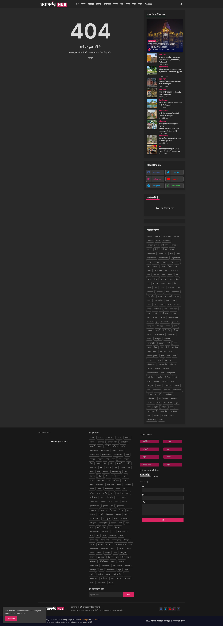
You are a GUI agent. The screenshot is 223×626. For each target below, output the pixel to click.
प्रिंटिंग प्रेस (166, 330)
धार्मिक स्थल (157, 309)
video (162, 420)
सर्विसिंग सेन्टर (151, 398)
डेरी (174, 300)
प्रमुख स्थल (147, 465)
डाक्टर (149, 300)
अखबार (150, 236)
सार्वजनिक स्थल (163, 398)
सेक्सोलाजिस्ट (168, 403)
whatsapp (176, 186)
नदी (166, 309)
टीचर (178, 288)
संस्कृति (115, 4)
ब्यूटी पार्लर (163, 351)
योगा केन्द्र (166, 369)
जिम (169, 283)
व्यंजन (128, 4)
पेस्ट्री (175, 326)
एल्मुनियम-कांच (152, 258)
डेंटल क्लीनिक (158, 300)
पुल (157, 322)
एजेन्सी (178, 253)
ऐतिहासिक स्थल (163, 258)
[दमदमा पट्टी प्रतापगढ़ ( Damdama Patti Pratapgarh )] (152, 82)
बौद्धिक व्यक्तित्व (152, 351)
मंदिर (168, 356)
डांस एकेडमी (168, 296)
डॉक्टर (149, 305)
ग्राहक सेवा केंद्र (173, 279)
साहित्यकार (174, 398)
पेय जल (168, 326)
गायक (149, 279)
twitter (176, 172)
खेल (122, 4)
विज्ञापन (159, 386)
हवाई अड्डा (174, 411)
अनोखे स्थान (167, 236)
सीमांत (159, 403)
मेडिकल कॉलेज (163, 364)
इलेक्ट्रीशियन (162, 253)
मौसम (134, 4)
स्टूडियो (156, 407)
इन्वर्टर (172, 249)
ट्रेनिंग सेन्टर (175, 292)
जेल (175, 283)
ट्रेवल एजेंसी (151, 296)
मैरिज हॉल (173, 364)
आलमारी (173, 245)
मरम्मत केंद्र (151, 360)
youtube (176, 179)
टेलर (167, 292)
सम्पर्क (140, 4)
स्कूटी (176, 403)
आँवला (158, 241)
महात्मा (159, 360)
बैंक (162, 347)
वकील (172, 381)
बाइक (175, 343)
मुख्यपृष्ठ (90, 58)
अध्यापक (157, 236)
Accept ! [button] (11, 618)
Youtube (148, 4)
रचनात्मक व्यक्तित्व (153, 373)
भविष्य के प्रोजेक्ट (152, 356)
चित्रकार (155, 283)
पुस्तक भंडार (175, 322)
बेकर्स (155, 347)
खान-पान (156, 275)
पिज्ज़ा (155, 317)
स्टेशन (171, 407)
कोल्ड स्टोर (174, 270)
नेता (149, 313)
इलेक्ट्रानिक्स (151, 253)
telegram (156, 186)
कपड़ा (149, 262)
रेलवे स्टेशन (151, 377)
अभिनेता (176, 236)
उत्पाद (171, 253)
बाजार (149, 347)
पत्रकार (173, 313)
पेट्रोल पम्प (151, 326)
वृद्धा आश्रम (168, 386)
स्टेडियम (164, 407)
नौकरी (155, 313)
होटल (172, 415)
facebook (156, 172)
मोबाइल (150, 369)
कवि (171, 262)
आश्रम (149, 249)
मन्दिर (174, 356)
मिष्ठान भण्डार (168, 360)
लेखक (149, 381)
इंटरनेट (157, 249)
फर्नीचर (150, 334)
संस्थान (150, 394)
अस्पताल (150, 241)
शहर (149, 390)
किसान (170, 266)
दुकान (149, 309)
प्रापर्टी (158, 330)
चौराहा (163, 283)
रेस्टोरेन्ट (167, 377)
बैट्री (167, 347)
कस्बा (177, 262)
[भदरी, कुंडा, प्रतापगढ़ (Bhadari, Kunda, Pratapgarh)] (152, 114)
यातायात (157, 369)
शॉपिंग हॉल (167, 390)
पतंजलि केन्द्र (164, 313)
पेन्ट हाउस (160, 326)
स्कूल (149, 407)
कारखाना (155, 266)
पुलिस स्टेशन (165, 322)
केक (177, 266)
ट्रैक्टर (160, 296)
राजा (162, 373)
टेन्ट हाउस (159, 292)
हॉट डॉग (156, 415)
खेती (163, 275)
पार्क (149, 317)
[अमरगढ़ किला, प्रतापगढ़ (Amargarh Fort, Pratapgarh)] (152, 103)
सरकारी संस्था (168, 394)
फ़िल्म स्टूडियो (171, 334)
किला (163, 266)
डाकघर (177, 296)
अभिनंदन (91, 4)
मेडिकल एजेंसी (151, 364)
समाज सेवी (158, 394)
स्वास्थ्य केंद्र (164, 411)
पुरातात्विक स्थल (173, 317)
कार (149, 266)
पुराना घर (150, 322)
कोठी (166, 270)
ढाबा (156, 305)
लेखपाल (156, 381)
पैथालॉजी (150, 330)
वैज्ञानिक (176, 386)
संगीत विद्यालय (177, 390)
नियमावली (176, 621)
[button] (181, 3)
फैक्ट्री (149, 339)
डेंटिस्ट (168, 300)
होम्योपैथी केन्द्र (152, 420)
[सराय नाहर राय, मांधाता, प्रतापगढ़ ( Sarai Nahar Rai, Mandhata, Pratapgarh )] (152, 58)
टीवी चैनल (150, 292)
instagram (157, 179)
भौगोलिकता (107, 4)
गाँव (177, 275)
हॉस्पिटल (164, 415)
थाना (169, 305)
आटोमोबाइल (166, 241)
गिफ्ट (155, 279)
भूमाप (162, 356)
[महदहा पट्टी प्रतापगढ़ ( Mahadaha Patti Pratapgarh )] (152, 92)
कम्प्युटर (156, 262)
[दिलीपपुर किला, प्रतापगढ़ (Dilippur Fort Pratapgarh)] (152, 139)
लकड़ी (175, 377)
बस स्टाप (161, 343)
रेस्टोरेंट (159, 377)
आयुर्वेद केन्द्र (164, 245)
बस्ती (168, 343)
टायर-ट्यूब (171, 288)
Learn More (20, 613)
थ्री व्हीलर (177, 305)
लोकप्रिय (165, 381)
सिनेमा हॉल (151, 403)
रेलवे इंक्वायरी (171, 373)
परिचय (83, 4)
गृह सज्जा (163, 279)
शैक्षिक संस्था (157, 390)
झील (156, 288)
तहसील (162, 305)
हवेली (149, 415)
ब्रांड (170, 351)
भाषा (168, 449)
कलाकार (164, 262)
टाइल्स (162, 288)
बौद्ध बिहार (175, 347)
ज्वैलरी (149, 288)
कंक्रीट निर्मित (176, 258)
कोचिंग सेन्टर (158, 270)
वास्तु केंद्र (150, 386)
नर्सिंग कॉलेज (173, 309)
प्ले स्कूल (176, 330)
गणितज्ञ (170, 275)
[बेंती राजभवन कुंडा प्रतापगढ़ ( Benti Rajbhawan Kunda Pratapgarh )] (152, 70)
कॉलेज (149, 270)
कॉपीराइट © (168, 621)
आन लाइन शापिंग (152, 245)
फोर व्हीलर (167, 339)
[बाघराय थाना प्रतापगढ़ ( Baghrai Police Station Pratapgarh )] (152, 149)
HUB (77, 4)
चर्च (148, 283)
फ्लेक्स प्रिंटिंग (151, 343)
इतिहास (98, 4)
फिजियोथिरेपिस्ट (159, 334)
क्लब (149, 275)
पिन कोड (162, 317)
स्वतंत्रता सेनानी (152, 411)
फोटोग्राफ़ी (158, 339)
